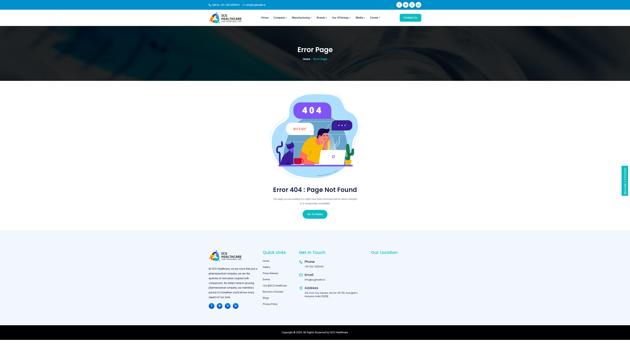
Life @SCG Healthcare (275, 285)
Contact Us (410, 17)
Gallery (266, 267)
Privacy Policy (270, 304)
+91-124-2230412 (230, 5)
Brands (321, 17)
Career (374, 17)
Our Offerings (340, 17)
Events (266, 279)
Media (360, 17)
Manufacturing (301, 17)
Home (265, 17)
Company (279, 17)
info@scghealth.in (256, 5)
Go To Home (315, 214)
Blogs (266, 297)
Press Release (270, 273)
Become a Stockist (625, 180)
